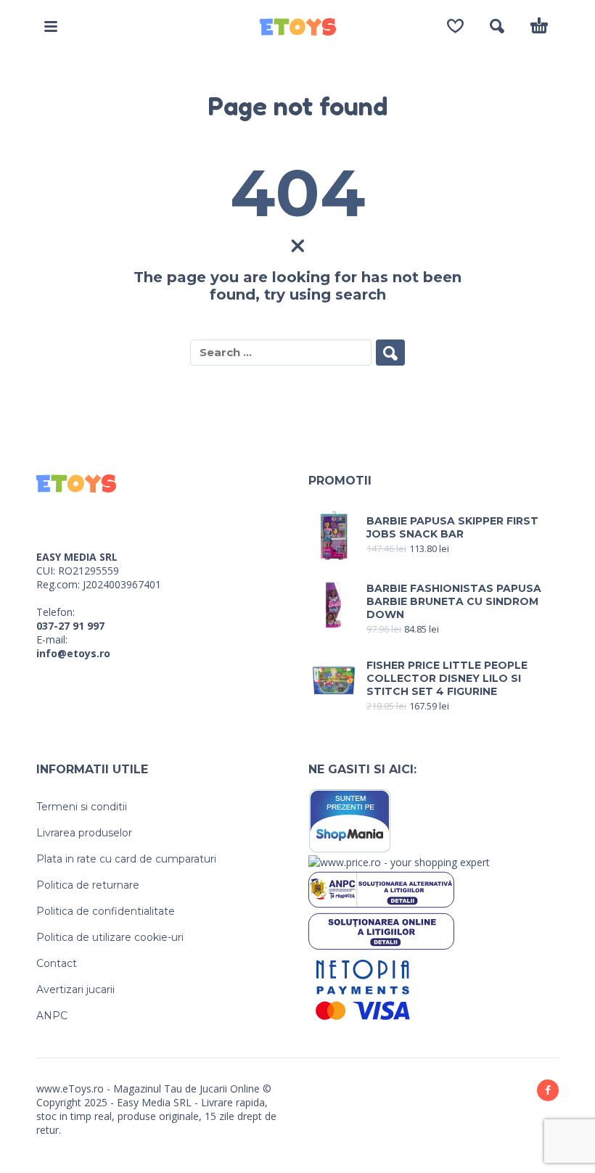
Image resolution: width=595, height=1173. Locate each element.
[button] (51, 26)
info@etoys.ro (73, 653)
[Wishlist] (455, 26)
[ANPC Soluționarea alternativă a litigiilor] (381, 888)
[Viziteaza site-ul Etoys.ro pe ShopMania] (350, 820)
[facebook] (548, 1090)
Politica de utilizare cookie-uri (110, 937)
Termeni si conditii (81, 806)
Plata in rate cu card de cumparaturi (126, 858)
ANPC (51, 1015)
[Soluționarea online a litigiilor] (381, 930)
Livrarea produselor (84, 832)
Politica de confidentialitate (105, 911)
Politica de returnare (87, 885)
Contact (56, 963)
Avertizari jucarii (75, 989)
